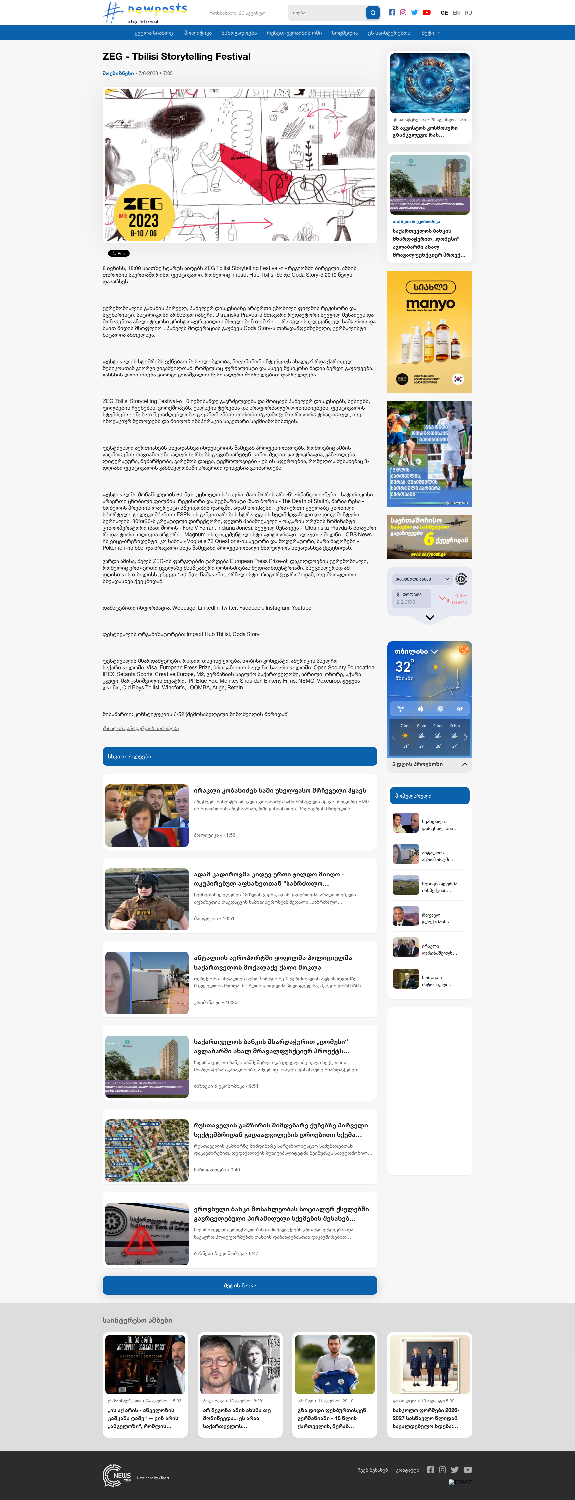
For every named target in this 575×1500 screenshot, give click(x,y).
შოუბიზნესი (118, 73)
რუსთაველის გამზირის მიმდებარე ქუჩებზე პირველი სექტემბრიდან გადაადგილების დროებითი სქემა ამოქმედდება (281, 1130)
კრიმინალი (207, 1002)
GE (444, 12)
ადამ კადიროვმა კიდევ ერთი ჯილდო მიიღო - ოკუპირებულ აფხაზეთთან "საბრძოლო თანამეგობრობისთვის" (269, 879)
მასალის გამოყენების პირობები (141, 728)
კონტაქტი (407, 1470)
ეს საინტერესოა (389, 32)
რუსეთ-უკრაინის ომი (294, 32)
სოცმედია (345, 32)
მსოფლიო (206, 918)
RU (468, 12)
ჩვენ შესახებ (373, 1470)
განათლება (405, 1400)
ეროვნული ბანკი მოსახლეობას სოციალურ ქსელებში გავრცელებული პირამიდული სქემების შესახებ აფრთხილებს (281, 1214)
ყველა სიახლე (154, 32)
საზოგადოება (239, 32)
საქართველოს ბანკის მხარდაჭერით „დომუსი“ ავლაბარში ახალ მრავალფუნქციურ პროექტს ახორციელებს (271, 1047)
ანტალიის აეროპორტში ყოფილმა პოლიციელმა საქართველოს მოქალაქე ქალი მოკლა (273, 962)
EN (456, 12)
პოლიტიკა (198, 32)
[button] (450, 166)
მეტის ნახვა (240, 1285)
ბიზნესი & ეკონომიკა (219, 1086)
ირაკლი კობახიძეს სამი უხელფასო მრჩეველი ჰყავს (280, 790)
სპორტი (305, 1400)
